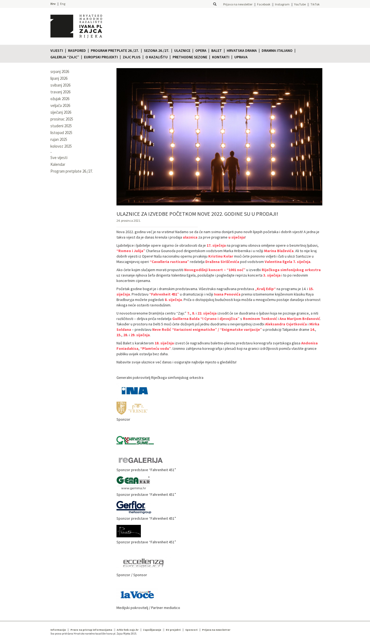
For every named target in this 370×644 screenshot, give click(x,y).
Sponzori (191, 630)
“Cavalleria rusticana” (169, 261)
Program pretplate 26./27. (115, 50)
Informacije (58, 630)
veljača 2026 (60, 105)
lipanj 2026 (58, 78)
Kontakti (220, 57)
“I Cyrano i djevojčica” (219, 318)
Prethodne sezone (190, 57)
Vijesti (56, 50)
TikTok (315, 4)
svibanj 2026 (60, 85)
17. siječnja (216, 245)
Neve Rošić (161, 329)
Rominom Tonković (260, 318)
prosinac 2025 (61, 119)
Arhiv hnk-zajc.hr (127, 630)
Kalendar (57, 164)
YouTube (300, 4)
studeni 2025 (61, 125)
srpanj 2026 (59, 71)
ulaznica (190, 237)
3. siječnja (272, 275)
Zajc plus (132, 57)
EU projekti (173, 630)
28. (125, 334)
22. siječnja (207, 313)
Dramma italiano (277, 50)
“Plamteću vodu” (155, 348)
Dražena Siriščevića (222, 261)
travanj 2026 (60, 91)
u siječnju (236, 237)
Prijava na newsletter (237, 4)
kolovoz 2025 (61, 146)
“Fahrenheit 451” (164, 294)
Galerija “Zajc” (64, 57)
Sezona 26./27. (156, 50)
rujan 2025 (58, 139)
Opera (200, 50)
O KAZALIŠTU (156, 57)
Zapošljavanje (152, 630)
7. (188, 313)
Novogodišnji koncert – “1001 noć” (214, 269)
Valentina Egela (278, 261)
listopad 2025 (61, 132)
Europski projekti (101, 57)
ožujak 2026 (59, 98)
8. (193, 313)
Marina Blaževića (279, 250)
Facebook (263, 4)
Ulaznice (182, 50)
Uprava (241, 57)
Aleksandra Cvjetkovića (286, 324)
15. (118, 334)
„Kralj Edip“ (265, 288)
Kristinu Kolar (220, 256)
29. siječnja (140, 334)
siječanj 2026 (60, 112)
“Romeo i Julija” (130, 250)
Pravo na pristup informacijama (91, 630)
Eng (62, 4)
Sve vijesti (58, 157)
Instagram (282, 4)
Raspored (77, 50)
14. (312, 329)
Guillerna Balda (186, 318)
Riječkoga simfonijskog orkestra (291, 269)
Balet (216, 50)
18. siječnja (164, 343)
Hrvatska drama (242, 50)
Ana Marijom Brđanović (300, 318)
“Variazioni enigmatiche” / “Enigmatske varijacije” (217, 329)
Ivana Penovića (227, 294)
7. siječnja (301, 261)
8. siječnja (173, 299)
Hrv (53, 4)
